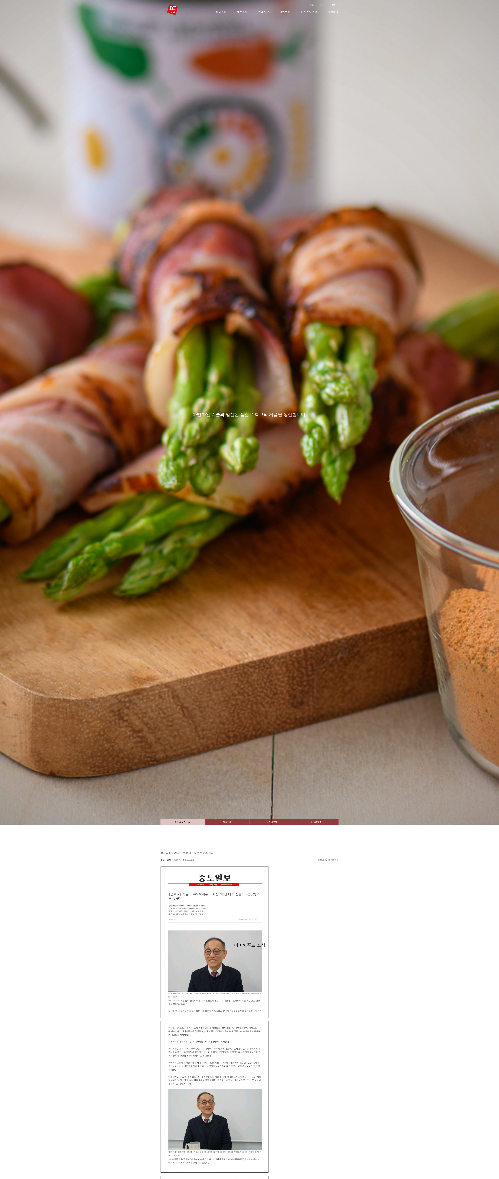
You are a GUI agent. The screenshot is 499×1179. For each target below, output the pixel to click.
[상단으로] (493, 1173)
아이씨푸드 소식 (182, 822)
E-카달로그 (272, 822)
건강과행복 (316, 822)
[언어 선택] (333, 5)
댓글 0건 (177, 860)
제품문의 (227, 822)
